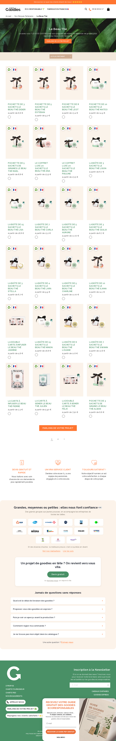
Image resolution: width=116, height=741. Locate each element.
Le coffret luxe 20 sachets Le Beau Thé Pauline (68, 168)
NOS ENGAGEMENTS (14, 696)
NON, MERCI (61, 737)
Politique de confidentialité (37, 733)
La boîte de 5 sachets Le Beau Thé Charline (69, 287)
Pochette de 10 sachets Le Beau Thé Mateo (98, 107)
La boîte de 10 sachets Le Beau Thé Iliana (98, 286)
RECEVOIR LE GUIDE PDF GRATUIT (60, 732)
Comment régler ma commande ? (29, 626)
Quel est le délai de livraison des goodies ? (33, 601)
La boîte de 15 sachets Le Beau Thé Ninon (44, 345)
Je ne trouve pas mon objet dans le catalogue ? (36, 634)
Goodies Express (101, 695)
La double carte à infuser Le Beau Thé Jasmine (17, 346)
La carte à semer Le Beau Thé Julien (43, 403)
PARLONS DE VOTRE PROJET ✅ (22, 709)
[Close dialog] (113, 700)
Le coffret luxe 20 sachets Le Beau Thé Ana (42, 167)
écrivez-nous (52, 581)
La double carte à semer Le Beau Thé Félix (70, 405)
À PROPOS (10, 686)
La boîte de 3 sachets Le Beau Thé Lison (97, 166)
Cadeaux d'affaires (100, 691)
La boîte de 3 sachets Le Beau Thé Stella (15, 287)
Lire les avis (68, 551)
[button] (85, 9)
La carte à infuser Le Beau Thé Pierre (17, 403)
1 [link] (51, 439)
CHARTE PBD (11, 693)
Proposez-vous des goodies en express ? (32, 609)
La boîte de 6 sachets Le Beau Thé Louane (69, 346)
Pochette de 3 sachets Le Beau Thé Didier (17, 107)
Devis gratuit (58, 574)
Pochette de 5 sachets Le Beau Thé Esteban (43, 108)
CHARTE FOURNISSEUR (15, 689)
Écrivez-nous (67, 642)
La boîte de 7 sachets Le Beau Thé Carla (44, 227)
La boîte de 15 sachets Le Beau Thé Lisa (16, 227)
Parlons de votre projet (58, 41)
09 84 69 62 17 (98, 9)
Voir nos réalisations (51, 551)
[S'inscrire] (107, 685)
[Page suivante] (64, 439)
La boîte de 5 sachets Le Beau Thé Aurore (69, 228)
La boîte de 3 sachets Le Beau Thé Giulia (98, 227)
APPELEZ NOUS (17, 702)
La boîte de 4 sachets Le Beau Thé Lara (43, 286)
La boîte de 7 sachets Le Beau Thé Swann (98, 345)
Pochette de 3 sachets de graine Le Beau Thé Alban (97, 405)
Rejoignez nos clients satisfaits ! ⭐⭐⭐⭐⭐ (29, 716)
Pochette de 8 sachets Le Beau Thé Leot (70, 107)
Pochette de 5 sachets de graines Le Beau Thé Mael (17, 167)
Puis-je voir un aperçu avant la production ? (34, 617)
